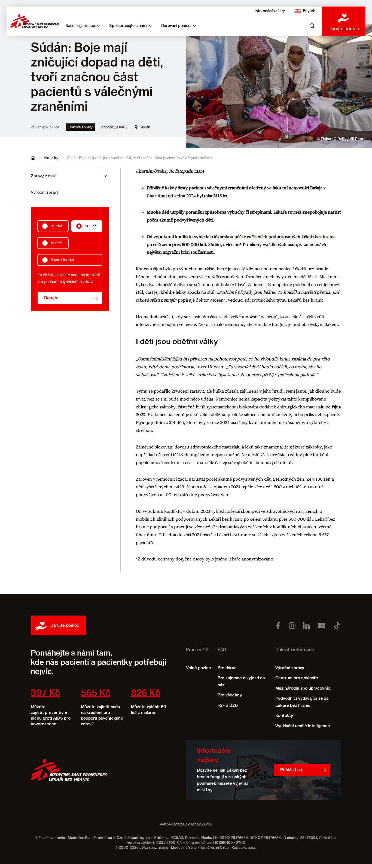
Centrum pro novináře (296, 678)
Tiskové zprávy (80, 127)
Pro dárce (227, 668)
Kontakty (284, 716)
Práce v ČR (197, 650)
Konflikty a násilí (114, 127)
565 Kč (90, 226)
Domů (33, 158)
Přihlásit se (291, 770)
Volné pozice (198, 668)
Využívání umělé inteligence (302, 726)
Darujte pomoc (343, 28)
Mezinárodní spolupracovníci (303, 688)
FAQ (222, 650)
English (309, 11)
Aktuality (51, 158)
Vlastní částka (62, 260)
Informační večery (270, 11)
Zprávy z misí (43, 175)
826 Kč (56, 243)
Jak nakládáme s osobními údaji (186, 824)
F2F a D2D (228, 706)
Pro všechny (230, 695)
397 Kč (56, 226)
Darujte (51, 298)
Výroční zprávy (45, 192)
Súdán (145, 127)
